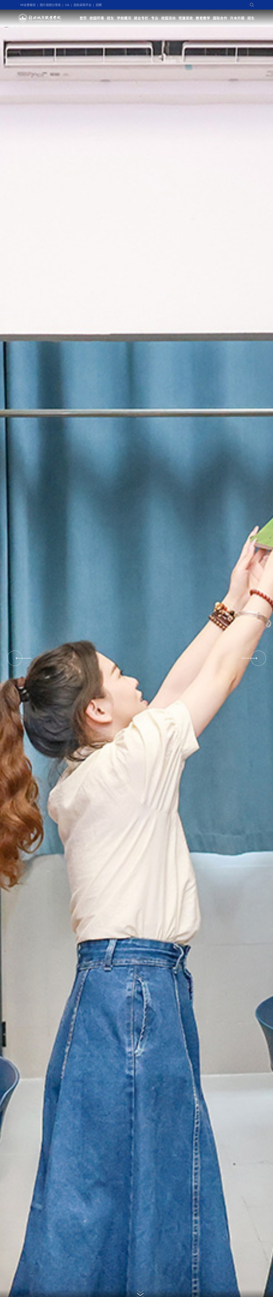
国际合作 (220, 18)
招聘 (99, 5)
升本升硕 (237, 18)
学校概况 (124, 18)
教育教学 (203, 18)
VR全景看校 (28, 5)
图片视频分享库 (50, 5)
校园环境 (97, 18)
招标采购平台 (82, 5)
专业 (154, 18)
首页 (83, 18)
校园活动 (168, 18)
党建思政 (186, 18)
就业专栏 (141, 18)
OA (67, 5)
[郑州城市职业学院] (39, 18)
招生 (110, 18)
